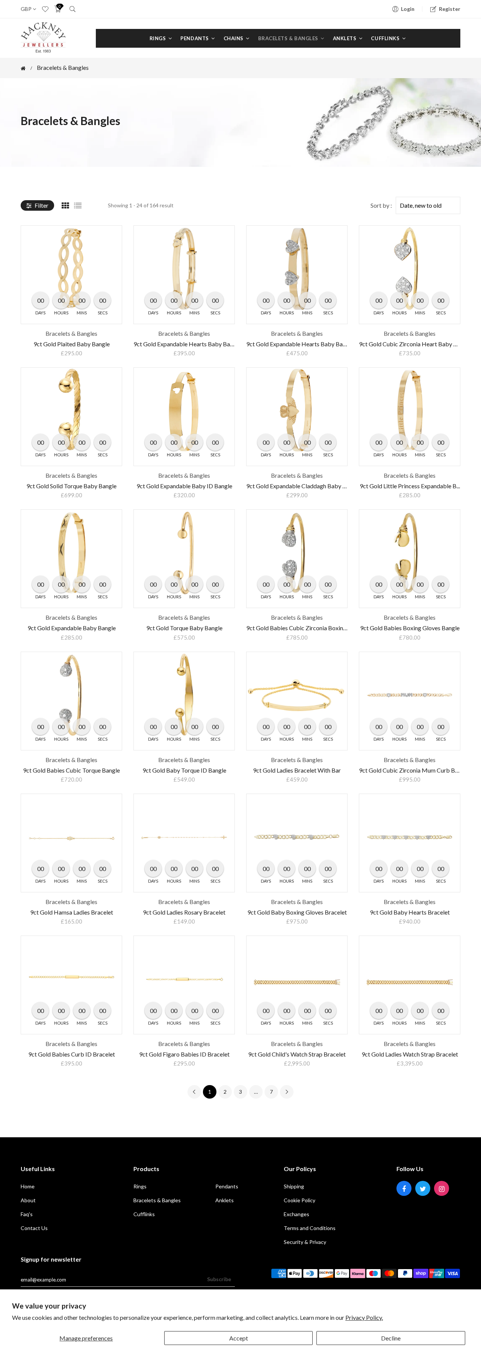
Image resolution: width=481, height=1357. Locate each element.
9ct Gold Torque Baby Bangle (184, 627)
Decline (391, 1338)
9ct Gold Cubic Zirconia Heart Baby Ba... (411, 343)
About (28, 1200)
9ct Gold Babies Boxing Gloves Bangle (410, 627)
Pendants (195, 38)
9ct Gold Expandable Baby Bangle (71, 627)
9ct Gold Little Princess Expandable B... (410, 485)
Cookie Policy (299, 1200)
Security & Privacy (305, 1242)
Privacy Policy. (364, 1317)
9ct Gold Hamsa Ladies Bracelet (71, 912)
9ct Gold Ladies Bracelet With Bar (297, 770)
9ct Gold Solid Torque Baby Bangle (71, 485)
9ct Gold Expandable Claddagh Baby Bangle (303, 485)
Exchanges (296, 1214)
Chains (234, 38)
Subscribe (219, 1279)
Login (407, 9)
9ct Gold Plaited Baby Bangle (71, 343)
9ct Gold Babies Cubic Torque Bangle (71, 770)
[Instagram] (441, 1188)
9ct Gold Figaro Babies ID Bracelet (184, 1054)
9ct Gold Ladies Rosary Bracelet (184, 912)
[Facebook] (403, 1188)
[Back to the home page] (23, 68)
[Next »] (286, 1092)
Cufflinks (386, 38)
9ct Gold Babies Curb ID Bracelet (71, 1054)
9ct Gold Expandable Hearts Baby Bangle (187, 343)
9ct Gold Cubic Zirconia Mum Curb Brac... (413, 770)
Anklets (345, 38)
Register (449, 9)
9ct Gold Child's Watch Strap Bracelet (297, 1054)
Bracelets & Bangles (288, 38)
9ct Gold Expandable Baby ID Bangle (184, 485)
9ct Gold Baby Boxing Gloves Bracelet (297, 912)
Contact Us (34, 1228)
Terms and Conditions (310, 1228)
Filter (40, 205)
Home (28, 1186)
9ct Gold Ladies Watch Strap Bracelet (410, 1054)
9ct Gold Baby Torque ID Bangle (184, 770)
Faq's (27, 1214)
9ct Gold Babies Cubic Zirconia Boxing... (298, 627)
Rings (158, 38)
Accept (238, 1338)
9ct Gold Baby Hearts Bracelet (410, 912)
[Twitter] (422, 1188)
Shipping (294, 1186)
